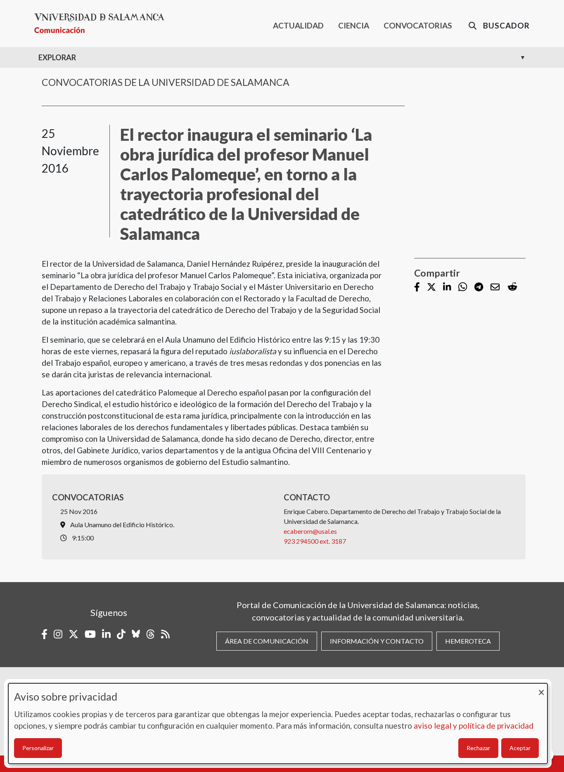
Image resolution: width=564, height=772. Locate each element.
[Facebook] (417, 287)
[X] (431, 287)
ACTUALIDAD (298, 25)
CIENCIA (353, 25)
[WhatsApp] (462, 287)
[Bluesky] (136, 634)
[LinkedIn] (447, 287)
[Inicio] (102, 23)
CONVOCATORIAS (418, 25)
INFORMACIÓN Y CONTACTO (377, 641)
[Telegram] (478, 287)
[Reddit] (512, 287)
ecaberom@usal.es (310, 531)
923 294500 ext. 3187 (315, 541)
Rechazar (478, 747)
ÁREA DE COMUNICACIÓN (266, 641)
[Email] (495, 287)
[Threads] (150, 634)
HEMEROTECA (468, 641)
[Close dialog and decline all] (541, 688)
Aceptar (520, 747)
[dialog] (277, 723)
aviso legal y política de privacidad (473, 725)
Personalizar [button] (38, 747)
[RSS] (165, 634)
